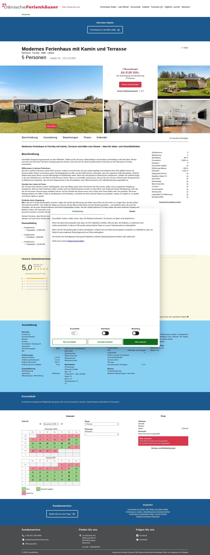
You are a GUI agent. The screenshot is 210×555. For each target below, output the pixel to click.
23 (69, 476)
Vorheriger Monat (40, 424)
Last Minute (123, 7)
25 (33, 480)
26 (40, 480)
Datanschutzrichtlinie (75, 241)
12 (69, 439)
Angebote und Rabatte (179, 552)
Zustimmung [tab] (77, 211)
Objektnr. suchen (172, 7)
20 (47, 476)
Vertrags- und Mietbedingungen (163, 448)
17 (55, 443)
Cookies (131, 552)
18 (62, 443)
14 (33, 443)
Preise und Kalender (130, 84)
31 (76, 480)
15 (40, 443)
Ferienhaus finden (108, 7)
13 (76, 439)
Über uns (166, 552)
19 (69, 443)
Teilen (186, 48)
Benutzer (186, 7)
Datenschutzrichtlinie (146, 552)
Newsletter (159, 552)
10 (76, 468)
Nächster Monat (61, 424)
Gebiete (145, 7)
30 (69, 480)
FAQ (136, 552)
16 (47, 443)
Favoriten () (157, 7)
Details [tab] (132, 211)
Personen (88, 431)
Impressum (116, 552)
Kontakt (124, 552)
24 (76, 476)
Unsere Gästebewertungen (127, 91)
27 (47, 480)
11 (33, 472)
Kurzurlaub (135, 7)
